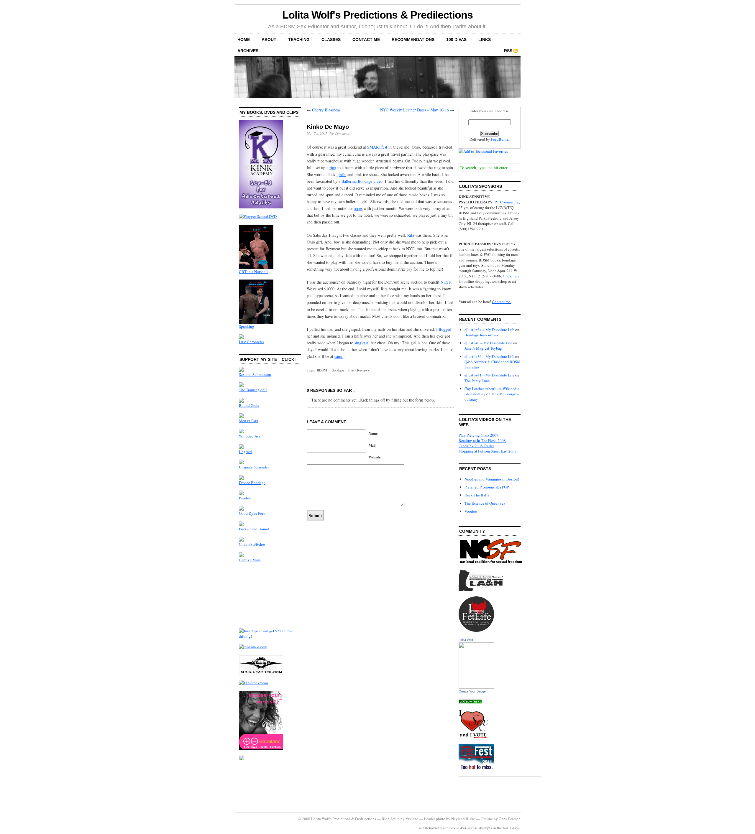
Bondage (337, 370)
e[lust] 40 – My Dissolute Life (488, 343)
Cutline (487, 818)
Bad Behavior (428, 827)
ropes (358, 208)
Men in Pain (248, 420)
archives (247, 50)
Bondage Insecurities (481, 335)
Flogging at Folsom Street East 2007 (488, 451)
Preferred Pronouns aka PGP (487, 487)
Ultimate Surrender (254, 467)
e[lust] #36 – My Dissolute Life (489, 356)
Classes (331, 39)
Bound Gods (249, 405)
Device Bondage (252, 482)
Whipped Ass (249, 436)
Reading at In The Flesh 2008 (482, 440)
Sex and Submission (255, 374)
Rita (410, 235)
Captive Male (250, 559)
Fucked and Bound (254, 529)
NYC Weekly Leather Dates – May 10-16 (414, 110)
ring (332, 167)
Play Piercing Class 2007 (478, 435)
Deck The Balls (477, 495)
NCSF (446, 282)
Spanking (246, 326)
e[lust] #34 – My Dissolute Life (489, 329)
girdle (341, 174)
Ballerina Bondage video (362, 181)
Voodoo (471, 511)
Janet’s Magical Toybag (483, 348)
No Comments (340, 133)
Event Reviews (358, 370)
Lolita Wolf (466, 639)
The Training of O (253, 389)
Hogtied (245, 451)
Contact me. (501, 301)
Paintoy (245, 498)
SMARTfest (377, 147)
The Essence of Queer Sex (485, 503)
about (269, 39)
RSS (508, 50)
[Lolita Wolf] (476, 687)
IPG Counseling (506, 202)
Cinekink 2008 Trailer (476, 445)
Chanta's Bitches (252, 544)
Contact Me (366, 39)
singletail (362, 343)
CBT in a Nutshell (253, 271)
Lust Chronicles (251, 341)
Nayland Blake (463, 818)
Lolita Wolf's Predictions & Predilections (377, 15)
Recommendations (413, 39)
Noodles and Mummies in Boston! (492, 479)
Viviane (412, 818)
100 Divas (456, 39)
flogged (445, 329)
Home (243, 39)
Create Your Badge (472, 691)
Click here (511, 276)
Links (484, 39)
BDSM (322, 370)
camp (338, 356)
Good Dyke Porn (252, 513)
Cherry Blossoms (326, 110)
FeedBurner (500, 139)
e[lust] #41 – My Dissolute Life (489, 375)
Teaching (299, 39)
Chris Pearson (510, 818)
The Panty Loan (477, 380)
